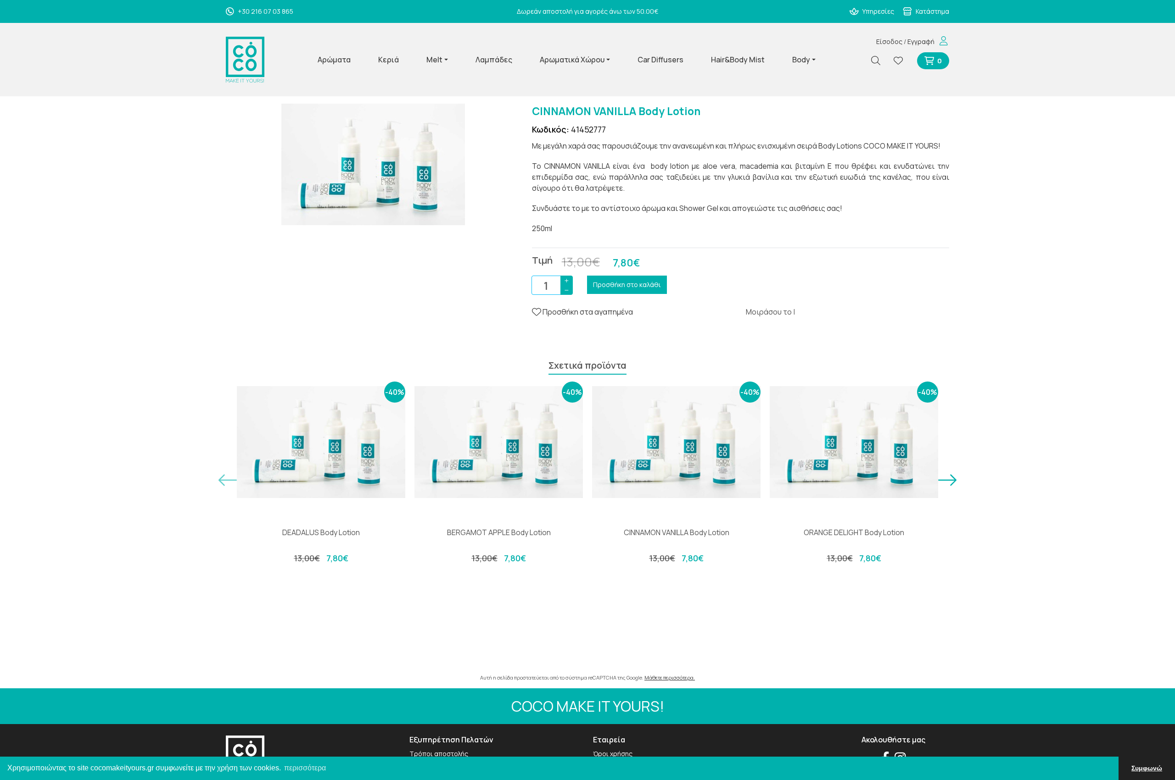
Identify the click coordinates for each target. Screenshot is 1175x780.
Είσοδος (889, 41)
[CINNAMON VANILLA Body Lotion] (373, 164)
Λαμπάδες (494, 60)
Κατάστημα (931, 11)
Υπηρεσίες (877, 11)
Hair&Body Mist (738, 60)
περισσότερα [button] (305, 768)
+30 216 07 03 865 (264, 11)
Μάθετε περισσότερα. (669, 677)
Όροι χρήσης (612, 753)
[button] (227, 480)
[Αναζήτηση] (879, 61)
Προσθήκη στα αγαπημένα (587, 312)
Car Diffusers (660, 60)
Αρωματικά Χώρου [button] (572, 60)
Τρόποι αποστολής (438, 753)
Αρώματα (334, 60)
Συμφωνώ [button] (1146, 768)
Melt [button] (434, 60)
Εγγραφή (920, 41)
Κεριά (388, 60)
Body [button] (801, 60)
